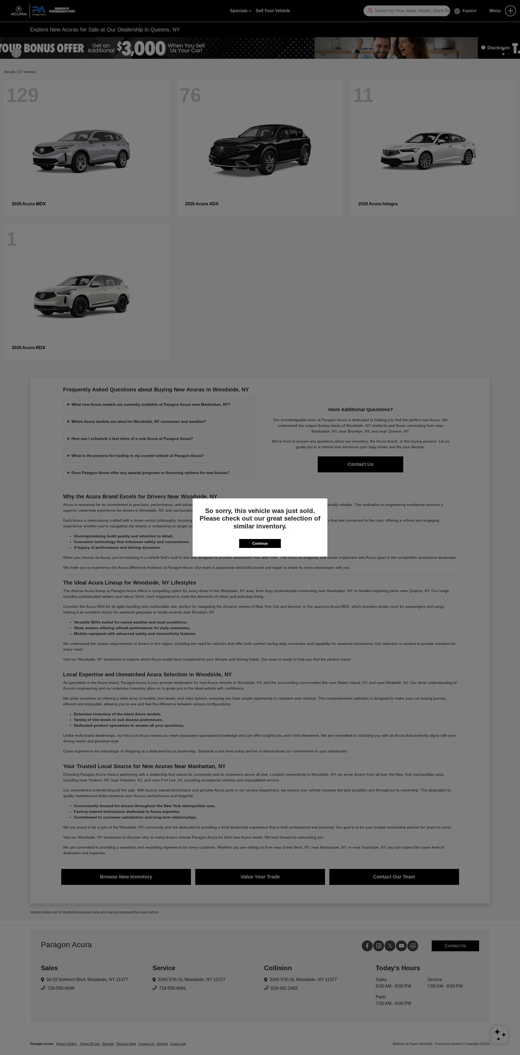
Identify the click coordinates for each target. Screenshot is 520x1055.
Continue (260, 543)
